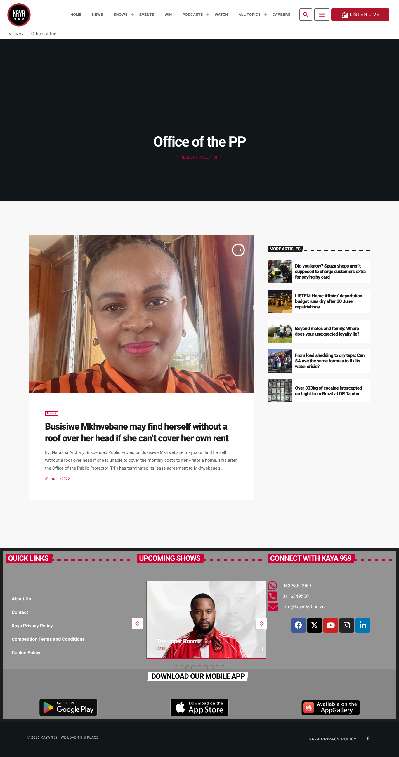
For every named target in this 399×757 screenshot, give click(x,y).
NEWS (51, 413)
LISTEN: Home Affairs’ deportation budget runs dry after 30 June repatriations (328, 301)
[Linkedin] (362, 625)
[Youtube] (330, 625)
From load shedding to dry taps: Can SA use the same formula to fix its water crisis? (330, 361)
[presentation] (137, 623)
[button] (176, 667)
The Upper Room (167, 641)
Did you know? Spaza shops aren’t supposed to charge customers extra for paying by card (330, 271)
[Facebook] (298, 625)
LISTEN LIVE (360, 14)
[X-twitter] (314, 625)
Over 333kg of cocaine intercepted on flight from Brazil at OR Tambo (328, 390)
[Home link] (19, 14)
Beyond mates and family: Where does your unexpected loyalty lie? (327, 331)
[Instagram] (346, 625)
